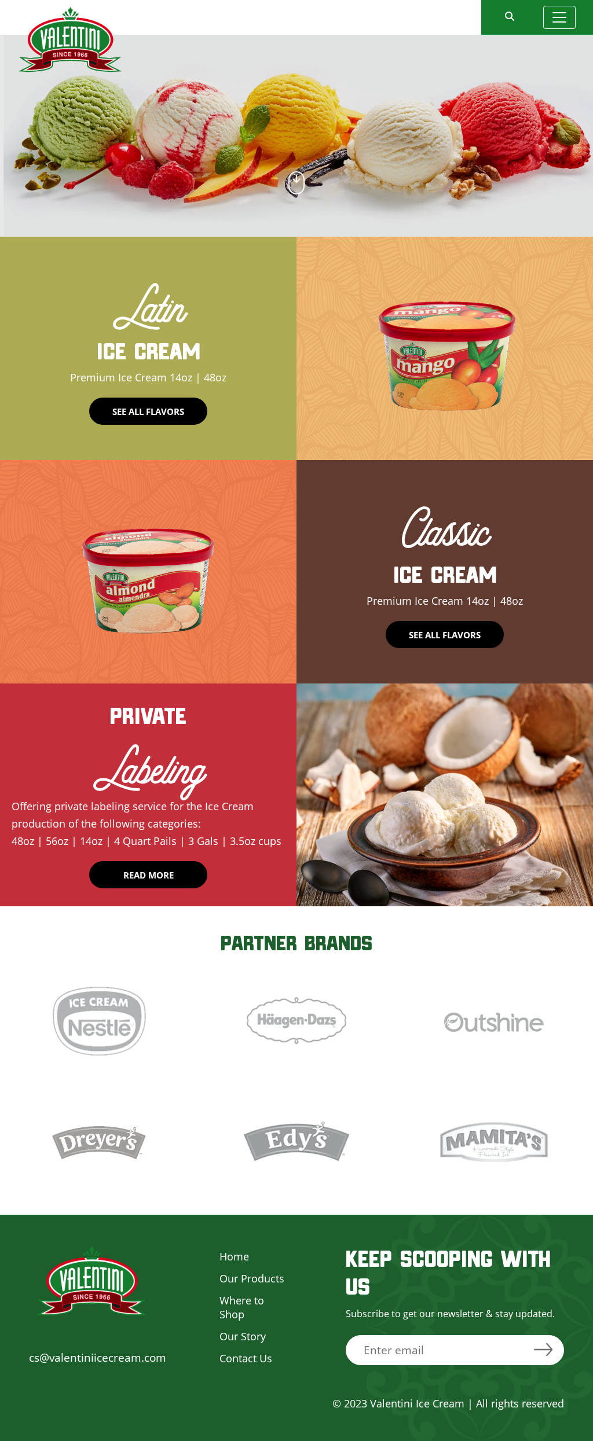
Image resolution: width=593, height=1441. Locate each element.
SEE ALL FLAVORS (148, 411)
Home (234, 1256)
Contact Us (245, 1358)
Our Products (251, 1278)
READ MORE (148, 875)
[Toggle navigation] (559, 17)
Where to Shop (241, 1307)
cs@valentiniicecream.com (97, 1357)
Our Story (242, 1336)
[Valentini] (70, 38)
